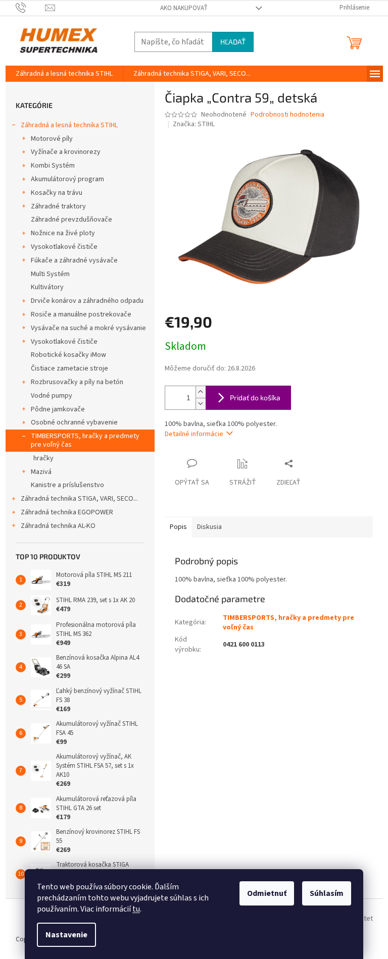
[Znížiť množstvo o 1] (201, 403)
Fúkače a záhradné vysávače (74, 260)
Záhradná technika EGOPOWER (67, 512)
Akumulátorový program (67, 179)
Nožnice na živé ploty (63, 233)
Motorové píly (52, 139)
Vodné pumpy (51, 396)
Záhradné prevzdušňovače (71, 220)
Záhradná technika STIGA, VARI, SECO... (79, 499)
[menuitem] (64, 74)
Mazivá (41, 472)
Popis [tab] (178, 527)
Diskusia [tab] (209, 527)
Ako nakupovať (184, 8)
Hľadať (233, 41)
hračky (43, 458)
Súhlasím (327, 893)
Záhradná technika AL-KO (58, 526)
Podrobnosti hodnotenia (287, 115)
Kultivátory (47, 287)
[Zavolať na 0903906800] (30, 7)
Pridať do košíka (255, 397)
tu (136, 909)
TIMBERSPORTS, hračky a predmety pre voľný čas (85, 440)
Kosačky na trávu (56, 193)
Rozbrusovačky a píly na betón (77, 382)
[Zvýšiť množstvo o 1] (201, 392)
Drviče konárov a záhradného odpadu (87, 301)
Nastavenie (66, 934)
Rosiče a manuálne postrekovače (81, 314)
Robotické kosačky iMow (68, 355)
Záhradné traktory (58, 206)
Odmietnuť (266, 893)
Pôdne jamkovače (58, 409)
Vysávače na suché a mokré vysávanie (88, 328)
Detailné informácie (194, 434)
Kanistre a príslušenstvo (67, 485)
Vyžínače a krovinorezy (66, 152)
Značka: (194, 124)
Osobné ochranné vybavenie (74, 422)
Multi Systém (50, 274)
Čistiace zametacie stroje (69, 368)
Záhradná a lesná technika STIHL (69, 125)
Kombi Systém (53, 166)
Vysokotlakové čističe (64, 247)
